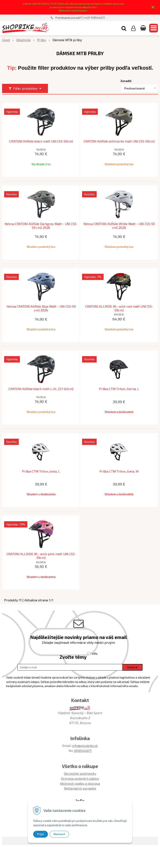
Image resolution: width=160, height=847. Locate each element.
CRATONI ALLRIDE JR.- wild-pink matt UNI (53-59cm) (41, 556)
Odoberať (132, 667)
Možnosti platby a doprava (80, 783)
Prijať (40, 834)
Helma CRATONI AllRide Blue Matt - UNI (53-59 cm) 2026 (41, 308)
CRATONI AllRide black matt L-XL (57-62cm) (41, 389)
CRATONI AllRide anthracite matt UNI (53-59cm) (119, 141)
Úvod (6, 40)
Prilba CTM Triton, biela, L (41, 471)
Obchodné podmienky (80, 773)
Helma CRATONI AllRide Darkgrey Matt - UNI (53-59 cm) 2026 (41, 225)
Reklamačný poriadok (80, 788)
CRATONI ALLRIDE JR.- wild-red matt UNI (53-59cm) (119, 308)
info (95, 653)
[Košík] (143, 28)
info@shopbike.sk (85, 746)
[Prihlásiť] (133, 28)
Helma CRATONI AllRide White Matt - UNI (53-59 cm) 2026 (119, 225)
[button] (124, 28)
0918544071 (83, 751)
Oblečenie (23, 40)
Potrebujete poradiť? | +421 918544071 (80, 17)
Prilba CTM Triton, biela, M (119, 471)
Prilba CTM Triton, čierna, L (119, 389)
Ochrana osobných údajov (80, 778)
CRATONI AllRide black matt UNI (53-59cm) (41, 141)
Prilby (41, 40)
